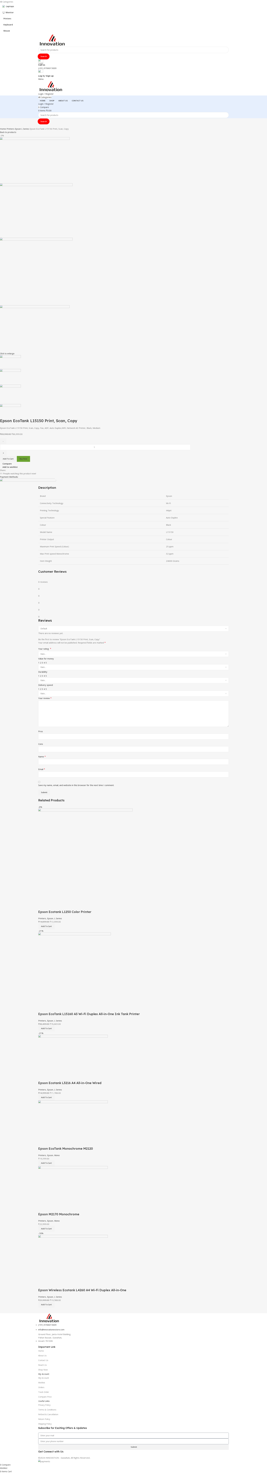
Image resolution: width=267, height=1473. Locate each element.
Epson (18, 128)
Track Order (43, 1392)
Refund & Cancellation (48, 1414)
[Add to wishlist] (56, 1284)
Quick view (49, 1284)
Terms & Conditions (47, 1409)
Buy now (23, 459)
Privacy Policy (44, 1405)
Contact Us (43, 1360)
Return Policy (44, 1419)
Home (3, 128)
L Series (25, 128)
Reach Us (42, 1365)
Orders (41, 1387)
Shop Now (43, 1369)
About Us (42, 1355)
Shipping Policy (45, 1423)
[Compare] (41, 1284)
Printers (11, 128)
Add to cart (8, 459)
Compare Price (45, 1396)
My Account (43, 1378)
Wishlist (41, 1382)
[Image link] (49, 1317)
